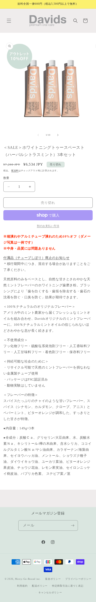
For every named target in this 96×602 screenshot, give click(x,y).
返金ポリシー (53, 578)
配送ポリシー (40, 585)
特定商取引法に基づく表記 (67, 585)
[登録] (73, 525)
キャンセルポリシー (50, 592)
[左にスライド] (38, 135)
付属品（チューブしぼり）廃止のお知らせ (36, 258)
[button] (9, 21)
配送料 (15, 170)
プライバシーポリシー (78, 578)
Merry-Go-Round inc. (28, 578)
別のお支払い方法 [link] (48, 225)
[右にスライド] (58, 135)
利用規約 (22, 585)
